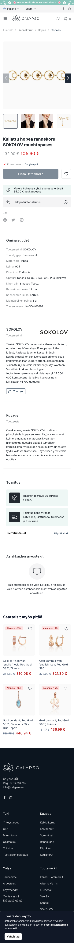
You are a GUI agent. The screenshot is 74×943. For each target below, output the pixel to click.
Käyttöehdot (10, 889)
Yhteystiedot (11, 822)
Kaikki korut (47, 822)
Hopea (42, 30)
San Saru (45, 896)
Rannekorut (25, 30)
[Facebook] (63, 9)
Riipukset (45, 848)
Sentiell (44, 902)
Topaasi (56, 30)
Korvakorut (47, 828)
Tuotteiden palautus (15, 854)
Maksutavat (10, 835)
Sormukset (46, 835)
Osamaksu (9, 841)
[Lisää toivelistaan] (30, 628)
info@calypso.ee (13, 787)
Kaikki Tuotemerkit (51, 877)
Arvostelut (9, 883)
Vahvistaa (13, 936)
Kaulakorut (46, 854)
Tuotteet (18, 391)
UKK (5, 828)
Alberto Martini (49, 883)
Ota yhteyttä (31, 164)
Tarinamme (10, 877)
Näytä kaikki (61, 533)
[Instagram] (69, 9)
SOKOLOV (46, 909)
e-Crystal (45, 889)
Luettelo (8, 30)
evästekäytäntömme (56, 924)
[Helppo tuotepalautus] (65, 202)
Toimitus (8, 848)
